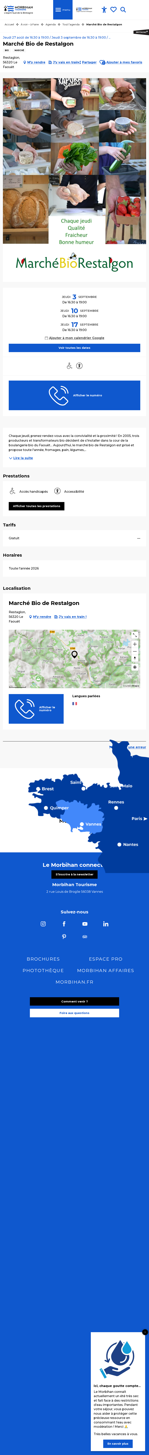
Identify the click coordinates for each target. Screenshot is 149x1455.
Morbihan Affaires (105, 970)
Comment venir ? (74, 1001)
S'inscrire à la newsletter (75, 874)
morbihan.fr (74, 982)
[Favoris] (114, 9)
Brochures (43, 959)
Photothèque (43, 970)
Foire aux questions (74, 1013)
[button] (123, 9)
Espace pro (106, 959)
